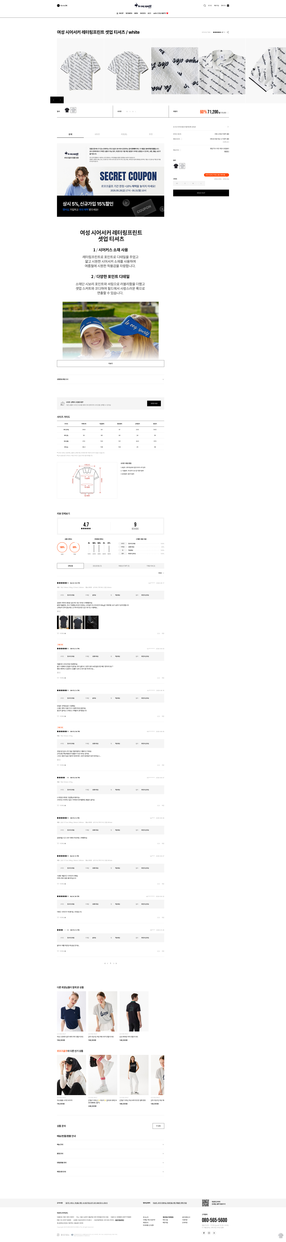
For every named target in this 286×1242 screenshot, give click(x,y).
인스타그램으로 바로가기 (209, 1233)
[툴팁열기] (228, 113)
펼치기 (59, 611)
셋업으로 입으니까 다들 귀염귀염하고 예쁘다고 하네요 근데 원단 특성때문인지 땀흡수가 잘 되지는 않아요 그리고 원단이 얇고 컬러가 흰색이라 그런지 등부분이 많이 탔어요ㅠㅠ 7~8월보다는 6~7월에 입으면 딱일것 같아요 (79, 753)
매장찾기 (226, 151)
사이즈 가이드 (218, 179)
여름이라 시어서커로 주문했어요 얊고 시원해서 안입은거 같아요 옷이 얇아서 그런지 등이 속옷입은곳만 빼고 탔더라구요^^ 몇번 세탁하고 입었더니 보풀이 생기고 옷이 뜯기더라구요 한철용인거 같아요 (85, 666)
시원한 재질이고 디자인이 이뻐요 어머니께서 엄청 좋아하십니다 (67, 877)
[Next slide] (60, 100)
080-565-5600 (214, 1220)
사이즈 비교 (226, 179)
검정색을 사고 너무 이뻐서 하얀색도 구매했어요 (72, 838)
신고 (158, 633)
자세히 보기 (226, 142)
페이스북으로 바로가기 (204, 1233)
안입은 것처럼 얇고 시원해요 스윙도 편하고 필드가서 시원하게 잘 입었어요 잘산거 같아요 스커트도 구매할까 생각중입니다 (72, 708)
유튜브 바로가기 (214, 1233)
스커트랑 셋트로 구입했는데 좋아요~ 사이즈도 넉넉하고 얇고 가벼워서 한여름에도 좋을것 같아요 (76, 799)
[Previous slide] (53, 100)
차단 (163, 633)
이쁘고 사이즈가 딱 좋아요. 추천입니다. (69, 912)
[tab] (70, 566)
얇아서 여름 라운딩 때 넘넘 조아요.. (68, 946)
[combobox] (161, 573)
